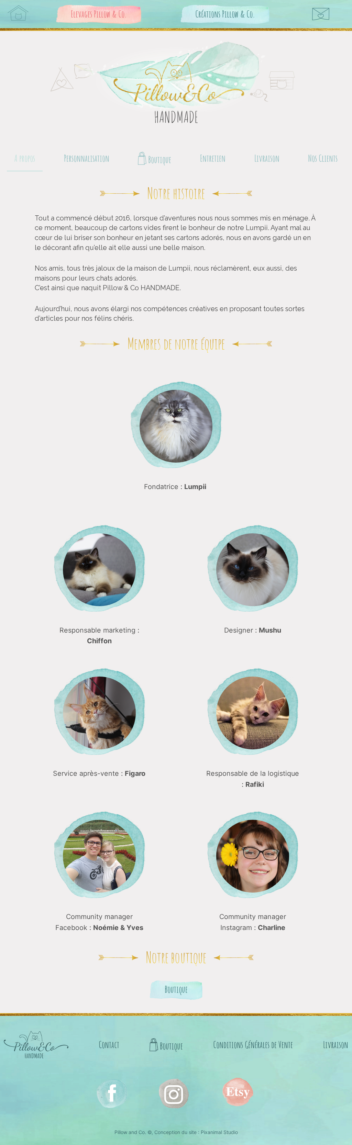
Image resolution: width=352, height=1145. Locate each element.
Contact (109, 1044)
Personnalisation (86, 158)
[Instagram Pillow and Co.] (111, 1092)
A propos (24, 158)
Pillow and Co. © (133, 1132)
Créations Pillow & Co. (225, 14)
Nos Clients (323, 158)
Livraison (266, 158)
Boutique (158, 159)
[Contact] (320, 14)
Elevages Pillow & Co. (99, 14)
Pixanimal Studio (219, 1132)
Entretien (213, 158)
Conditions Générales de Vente (253, 1044)
